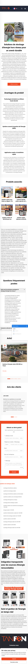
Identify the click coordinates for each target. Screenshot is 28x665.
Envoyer (14, 472)
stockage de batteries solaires (10, 488)
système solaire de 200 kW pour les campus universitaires (7, 218)
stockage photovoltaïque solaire (10, 502)
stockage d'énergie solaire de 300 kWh (11, 527)
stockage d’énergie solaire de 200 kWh (11, 521)
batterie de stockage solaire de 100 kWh (12, 515)
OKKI (14, 328)
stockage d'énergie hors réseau (10, 499)
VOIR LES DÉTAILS (7, 192)
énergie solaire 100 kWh (8, 510)
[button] (8, 378)
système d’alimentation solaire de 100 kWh (12, 513)
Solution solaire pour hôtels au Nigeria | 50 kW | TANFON (7, 200)
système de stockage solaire (9, 491)
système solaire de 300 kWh (9, 524)
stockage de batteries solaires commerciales (13, 493)
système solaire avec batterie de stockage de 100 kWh (13, 506)
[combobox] (7, 444)
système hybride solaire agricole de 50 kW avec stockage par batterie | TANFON (21, 200)
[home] (6, 8)
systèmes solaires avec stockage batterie (12, 496)
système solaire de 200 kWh (9, 518)
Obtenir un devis (14, 84)
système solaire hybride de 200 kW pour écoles (21, 218)
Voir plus (4, 371)
